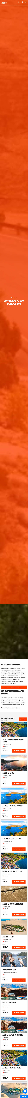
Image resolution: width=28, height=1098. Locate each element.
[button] (25, 1091)
